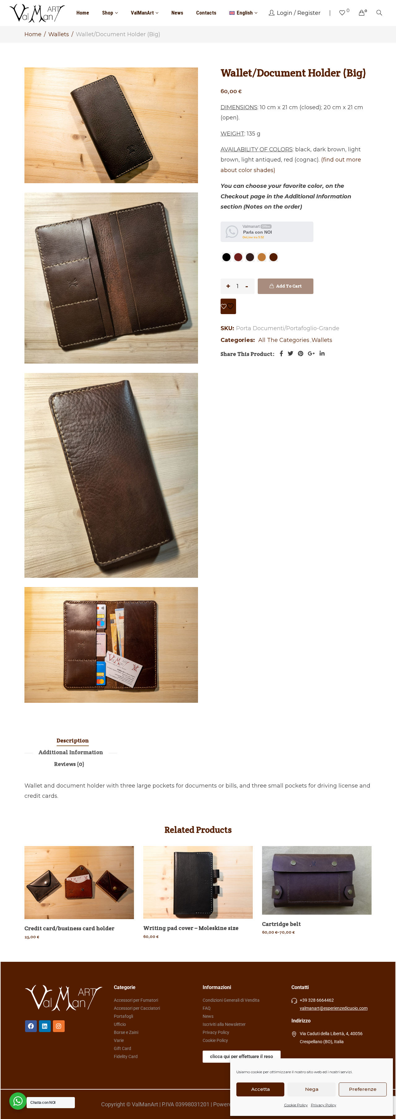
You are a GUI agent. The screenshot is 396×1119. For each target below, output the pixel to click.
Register (309, 13)
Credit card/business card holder (69, 928)
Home (82, 13)
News (177, 13)
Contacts (206, 13)
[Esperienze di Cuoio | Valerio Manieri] (37, 13)
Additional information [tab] (71, 752)
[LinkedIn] (322, 353)
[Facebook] (281, 353)
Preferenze (363, 1089)
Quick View (121, 876)
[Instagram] (59, 1026)
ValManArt (142, 13)
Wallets (58, 34)
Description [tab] (73, 740)
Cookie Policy (296, 1105)
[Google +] (311, 353)
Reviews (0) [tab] (69, 763)
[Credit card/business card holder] (79, 882)
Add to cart (289, 286)
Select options (82, 917)
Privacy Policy (323, 1105)
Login (284, 13)
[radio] (226, 257)
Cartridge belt (281, 923)
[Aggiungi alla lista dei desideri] (228, 306)
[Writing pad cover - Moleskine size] (198, 882)
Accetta (260, 1089)
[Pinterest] (300, 353)
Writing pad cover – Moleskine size (191, 927)
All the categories (283, 340)
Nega (311, 1089)
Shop (107, 13)
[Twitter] (290, 353)
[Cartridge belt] (317, 880)
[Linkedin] (45, 1026)
